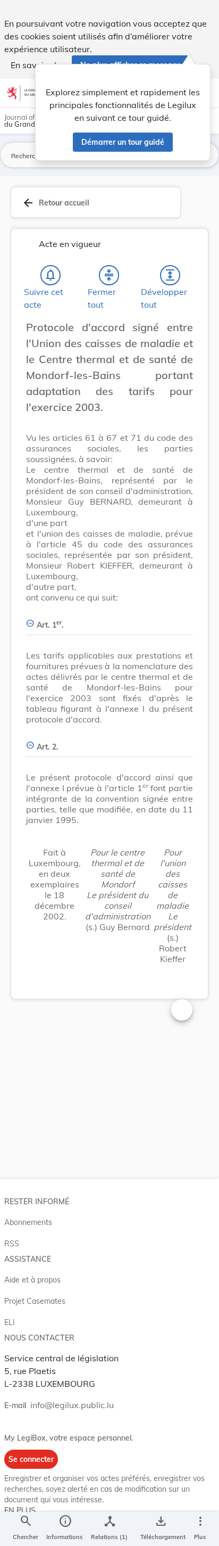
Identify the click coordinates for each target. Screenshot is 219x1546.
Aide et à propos (32, 1280)
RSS (11, 1243)
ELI (9, 1322)
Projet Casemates (34, 1301)
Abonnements (28, 1222)
